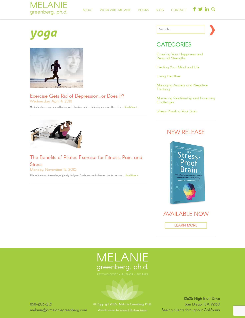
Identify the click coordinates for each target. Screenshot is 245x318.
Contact (178, 10)
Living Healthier (169, 76)
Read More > (130, 107)
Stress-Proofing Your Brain (177, 111)
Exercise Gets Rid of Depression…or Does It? (77, 96)
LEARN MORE (185, 225)
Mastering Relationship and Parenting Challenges (186, 100)
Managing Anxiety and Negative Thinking (182, 87)
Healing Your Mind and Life (178, 67)
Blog (160, 10)
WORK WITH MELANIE (115, 10)
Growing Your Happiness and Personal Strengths (180, 56)
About (87, 10)
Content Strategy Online (133, 310)
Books (143, 10)
